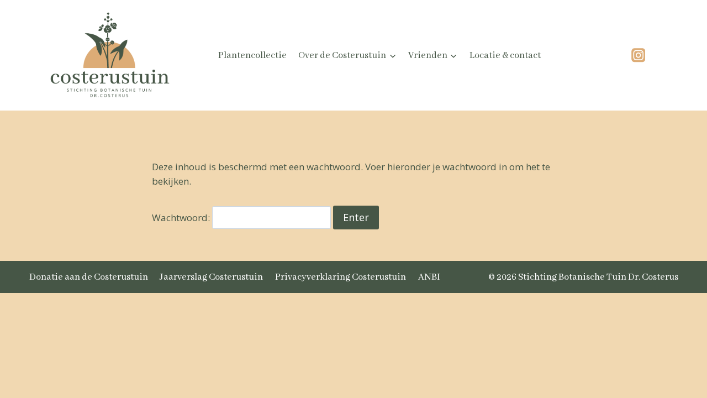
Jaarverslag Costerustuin (211, 277)
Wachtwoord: (182, 217)
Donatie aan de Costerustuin (88, 277)
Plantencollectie (252, 55)
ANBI (429, 277)
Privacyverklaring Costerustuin (340, 277)
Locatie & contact (505, 55)
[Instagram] (638, 55)
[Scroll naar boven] (670, 328)
